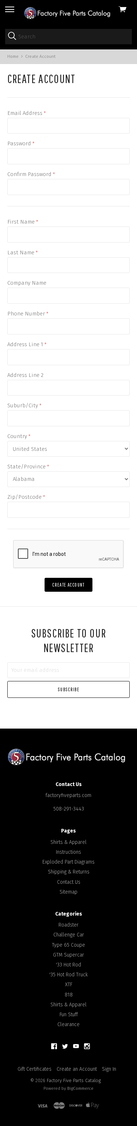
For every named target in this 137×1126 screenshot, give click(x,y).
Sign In (109, 1069)
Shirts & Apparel (68, 842)
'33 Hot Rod (68, 965)
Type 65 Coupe (68, 945)
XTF (68, 984)
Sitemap (68, 892)
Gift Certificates (35, 1069)
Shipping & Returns (69, 872)
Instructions (68, 852)
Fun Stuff (69, 1014)
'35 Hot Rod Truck (68, 975)
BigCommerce (80, 1088)
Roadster (68, 925)
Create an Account (77, 1069)
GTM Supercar (68, 955)
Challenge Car (68, 935)
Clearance (68, 1024)
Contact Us (68, 882)
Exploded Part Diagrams (68, 862)
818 (69, 995)
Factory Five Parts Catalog (74, 1080)
